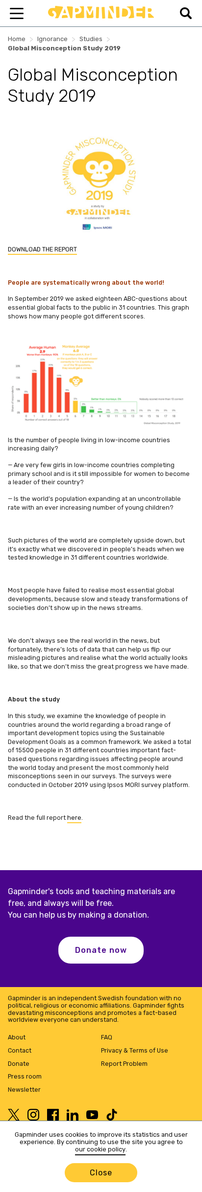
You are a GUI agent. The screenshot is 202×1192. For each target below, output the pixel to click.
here (74, 817)
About (16, 1037)
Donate (18, 1063)
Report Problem (124, 1063)
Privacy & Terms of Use (134, 1050)
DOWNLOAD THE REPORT (42, 249)
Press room (25, 1076)
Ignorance (52, 39)
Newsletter (24, 1089)
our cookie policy (100, 1149)
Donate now (101, 950)
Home (16, 39)
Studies (90, 39)
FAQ (106, 1037)
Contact (19, 1050)
